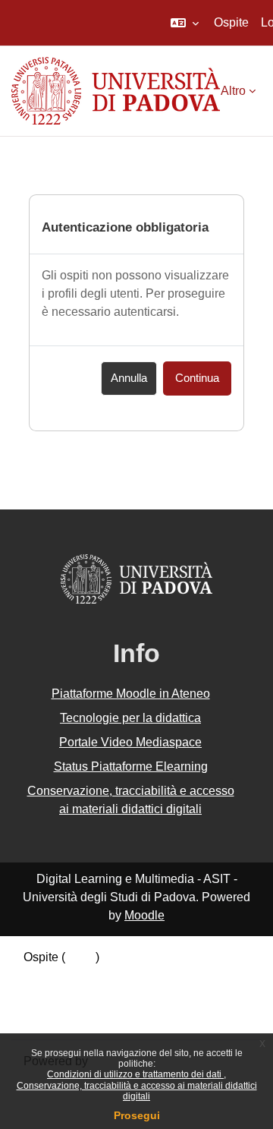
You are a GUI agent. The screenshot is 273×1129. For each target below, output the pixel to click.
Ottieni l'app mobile (75, 1016)
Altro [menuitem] (233, 90)
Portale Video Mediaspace (130, 742)
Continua (197, 378)
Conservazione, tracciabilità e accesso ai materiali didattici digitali (137, 1091)
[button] (185, 23)
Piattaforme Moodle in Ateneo (131, 693)
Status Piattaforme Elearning (131, 766)
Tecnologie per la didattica (130, 717)
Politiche (47, 996)
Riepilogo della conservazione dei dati (127, 977)
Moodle (144, 915)
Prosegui (137, 1115)
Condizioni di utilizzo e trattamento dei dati (135, 1074)
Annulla (129, 378)
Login (80, 957)
